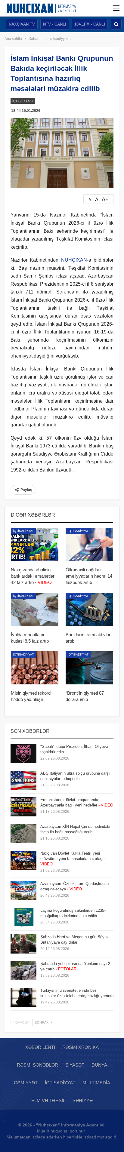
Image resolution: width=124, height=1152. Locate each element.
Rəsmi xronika (80, 1047)
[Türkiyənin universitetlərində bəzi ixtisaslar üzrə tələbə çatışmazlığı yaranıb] (23, 997)
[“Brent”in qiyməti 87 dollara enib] (89, 668)
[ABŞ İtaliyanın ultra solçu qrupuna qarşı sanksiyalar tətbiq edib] (23, 780)
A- (90, 200)
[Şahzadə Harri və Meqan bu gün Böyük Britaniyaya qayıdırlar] (23, 944)
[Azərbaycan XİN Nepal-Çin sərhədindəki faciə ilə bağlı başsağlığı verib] (23, 833)
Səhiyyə (83, 1100)
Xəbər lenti (40, 1047)
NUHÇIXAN (74, 260)
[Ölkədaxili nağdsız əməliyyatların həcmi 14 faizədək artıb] (89, 544)
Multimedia (96, 1082)
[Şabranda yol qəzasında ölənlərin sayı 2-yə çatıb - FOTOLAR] (23, 970)
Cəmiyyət (26, 1082)
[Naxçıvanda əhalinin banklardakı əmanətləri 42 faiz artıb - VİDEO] (34, 544)
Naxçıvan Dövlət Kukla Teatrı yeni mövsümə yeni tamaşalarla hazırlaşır (73, 858)
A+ (105, 199)
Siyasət (74, 1065)
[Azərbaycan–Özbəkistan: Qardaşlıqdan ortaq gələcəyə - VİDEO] (23, 890)
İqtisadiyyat (22, 101)
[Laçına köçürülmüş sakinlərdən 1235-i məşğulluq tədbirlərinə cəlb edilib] (23, 917)
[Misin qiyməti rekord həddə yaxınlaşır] (34, 668)
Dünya (99, 1065)
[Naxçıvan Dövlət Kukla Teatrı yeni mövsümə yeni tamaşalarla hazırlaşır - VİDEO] (23, 860)
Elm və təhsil (48, 1100)
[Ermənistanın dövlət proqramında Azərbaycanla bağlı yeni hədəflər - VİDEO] (23, 806)
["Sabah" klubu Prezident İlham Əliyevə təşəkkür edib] (23, 753)
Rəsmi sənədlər (37, 1065)
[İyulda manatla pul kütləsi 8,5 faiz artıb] (34, 609)
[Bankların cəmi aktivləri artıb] (89, 609)
